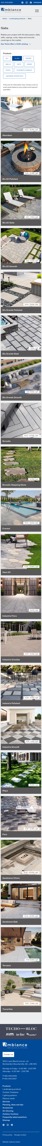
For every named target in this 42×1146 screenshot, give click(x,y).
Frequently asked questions (15, 1117)
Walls (8, 64)
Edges (29, 64)
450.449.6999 (7, 2)
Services (6, 1101)
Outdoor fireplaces (10, 1092)
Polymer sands (9, 1098)
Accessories (8, 1108)
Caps (19, 64)
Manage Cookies (20, 1135)
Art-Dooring (8, 1111)
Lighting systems (10, 1095)
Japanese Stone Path (14, 76)
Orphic (17, 1142)
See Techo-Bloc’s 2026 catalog (14, 44)
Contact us (8, 1054)
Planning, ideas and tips (13, 1104)
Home (5, 19)
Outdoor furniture (10, 1114)
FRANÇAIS (37, 2)
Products (7, 1086)
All (7, 58)
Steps (8, 70)
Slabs (17, 58)
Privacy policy (7, 1135)
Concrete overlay (24, 70)
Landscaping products (17, 19)
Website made (8, 1142)
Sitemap (6, 1120)
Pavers (28, 58)
